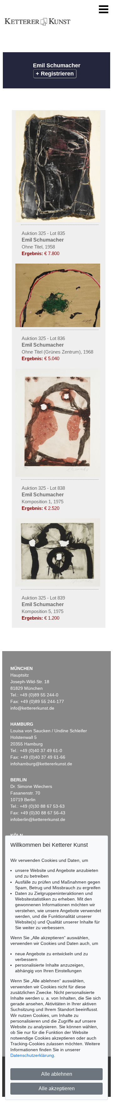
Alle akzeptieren (57, 1088)
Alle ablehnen (56, 1074)
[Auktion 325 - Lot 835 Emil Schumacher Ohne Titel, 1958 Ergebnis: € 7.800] (58, 220)
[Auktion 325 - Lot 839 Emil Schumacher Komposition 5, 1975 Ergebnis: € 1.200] (58, 585)
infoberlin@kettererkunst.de (37, 819)
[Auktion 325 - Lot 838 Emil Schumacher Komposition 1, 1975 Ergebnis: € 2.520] (58, 475)
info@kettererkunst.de (32, 708)
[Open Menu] (103, 9)
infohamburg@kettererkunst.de (41, 763)
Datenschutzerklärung (32, 1055)
